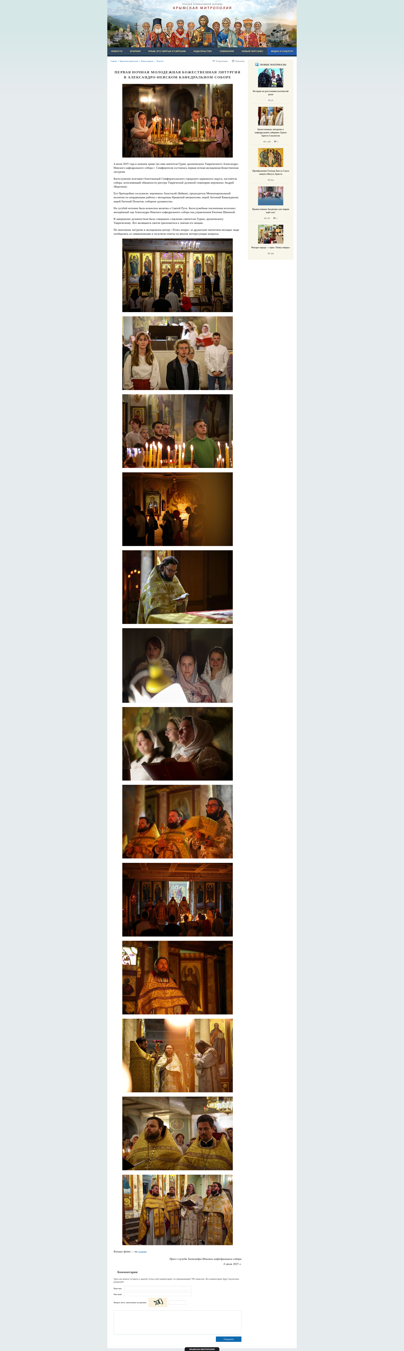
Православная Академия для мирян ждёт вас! (270, 210)
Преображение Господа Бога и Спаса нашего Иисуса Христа (270, 172)
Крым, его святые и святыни (167, 51)
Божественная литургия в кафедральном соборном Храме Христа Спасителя (271, 132)
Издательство (202, 51)
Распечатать (240, 61)
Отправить (229, 1339)
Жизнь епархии (147, 61)
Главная (113, 61)
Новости (116, 51)
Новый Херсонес (252, 51)
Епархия (135, 51)
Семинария (227, 51)
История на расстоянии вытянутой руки (270, 92)
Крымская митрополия (129, 61)
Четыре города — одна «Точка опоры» (270, 247)
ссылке (142, 1251)
